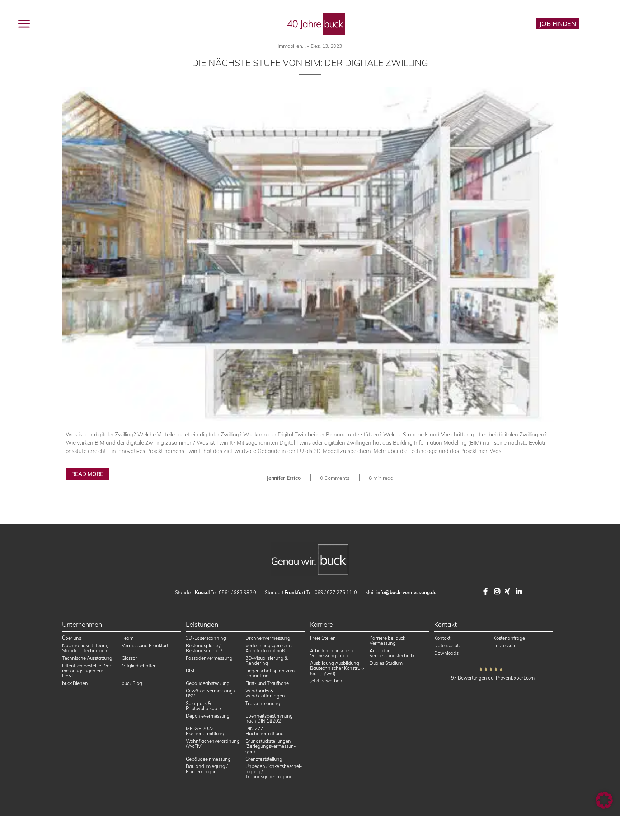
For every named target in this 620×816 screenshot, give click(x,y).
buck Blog (187, 23)
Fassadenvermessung (209, 658)
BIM (190, 670)
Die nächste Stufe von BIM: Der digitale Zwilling (310, 62)
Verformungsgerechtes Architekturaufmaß (269, 648)
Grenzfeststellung (263, 759)
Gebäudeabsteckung (208, 683)
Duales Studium (386, 663)
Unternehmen (136, 23)
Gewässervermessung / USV (210, 693)
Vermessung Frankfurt (145, 645)
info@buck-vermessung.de (406, 592)
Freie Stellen (323, 638)
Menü (41, 23)
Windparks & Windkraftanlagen (265, 693)
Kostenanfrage (509, 638)
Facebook (486, 591)
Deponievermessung (208, 716)
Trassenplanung (262, 703)
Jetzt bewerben (326, 680)
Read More (87, 473)
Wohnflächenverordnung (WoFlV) (213, 743)
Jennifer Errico (284, 478)
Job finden (557, 23)
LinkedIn (519, 591)
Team (127, 638)
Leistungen (82, 23)
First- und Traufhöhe (267, 683)
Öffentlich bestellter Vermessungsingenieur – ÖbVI (87, 671)
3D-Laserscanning (206, 638)
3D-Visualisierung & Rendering (266, 660)
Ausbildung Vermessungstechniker (393, 653)
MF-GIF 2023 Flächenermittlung (205, 730)
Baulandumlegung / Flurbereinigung (207, 768)
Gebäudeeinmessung (208, 759)
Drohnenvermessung (267, 638)
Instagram (497, 591)
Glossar (129, 658)
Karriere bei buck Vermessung (387, 640)
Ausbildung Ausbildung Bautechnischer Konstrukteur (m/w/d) (337, 668)
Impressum (504, 645)
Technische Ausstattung (87, 658)
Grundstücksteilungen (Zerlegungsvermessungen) (270, 746)
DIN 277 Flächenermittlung (264, 730)
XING (508, 591)
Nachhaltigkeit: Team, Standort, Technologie (85, 648)
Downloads (446, 653)
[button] (604, 800)
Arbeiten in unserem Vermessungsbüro (331, 653)
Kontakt (442, 638)
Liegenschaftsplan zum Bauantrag (270, 673)
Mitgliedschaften (139, 665)
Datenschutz (447, 645)
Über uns (71, 638)
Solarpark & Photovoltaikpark (203, 705)
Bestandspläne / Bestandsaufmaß (204, 648)
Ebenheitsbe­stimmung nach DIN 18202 (269, 718)
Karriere (507, 23)
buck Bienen (75, 683)
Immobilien (290, 46)
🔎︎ (599, 23)
